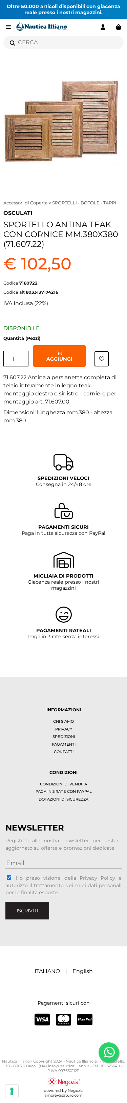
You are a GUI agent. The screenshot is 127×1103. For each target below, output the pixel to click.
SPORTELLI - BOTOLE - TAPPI (84, 202)
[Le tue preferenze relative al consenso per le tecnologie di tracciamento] (11, 1091)
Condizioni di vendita (63, 784)
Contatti (63, 751)
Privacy (63, 729)
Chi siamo (63, 721)
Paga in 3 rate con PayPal (64, 791)
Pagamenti (64, 744)
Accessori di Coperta (25, 202)
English (82, 971)
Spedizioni (63, 736)
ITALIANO (47, 971)
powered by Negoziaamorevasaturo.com (64, 1093)
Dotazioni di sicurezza (63, 799)
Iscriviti (27, 911)
